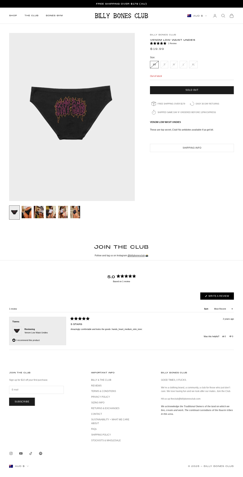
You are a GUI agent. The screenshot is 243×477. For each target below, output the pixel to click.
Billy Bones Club (163, 34)
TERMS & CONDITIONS (103, 391)
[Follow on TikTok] (31, 453)
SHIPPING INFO (192, 148)
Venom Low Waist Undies (36, 332)
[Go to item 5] (63, 212)
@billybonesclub (136, 255)
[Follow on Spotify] (41, 453)
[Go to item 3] (38, 212)
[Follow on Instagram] (11, 453)
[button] (192, 43)
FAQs (94, 429)
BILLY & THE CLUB (101, 380)
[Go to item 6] (75, 212)
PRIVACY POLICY (100, 397)
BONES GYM (54, 15)
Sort (206, 309)
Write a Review (221, 297)
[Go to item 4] (51, 212)
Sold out (191, 90)
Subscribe (22, 401)
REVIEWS (96, 385)
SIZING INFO (97, 402)
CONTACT (96, 414)
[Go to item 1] (14, 212)
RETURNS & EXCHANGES (105, 408)
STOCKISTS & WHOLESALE (106, 440)
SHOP (13, 15)
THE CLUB (31, 15)
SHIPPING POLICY (101, 434)
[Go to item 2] (26, 212)
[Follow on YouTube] (21, 453)
